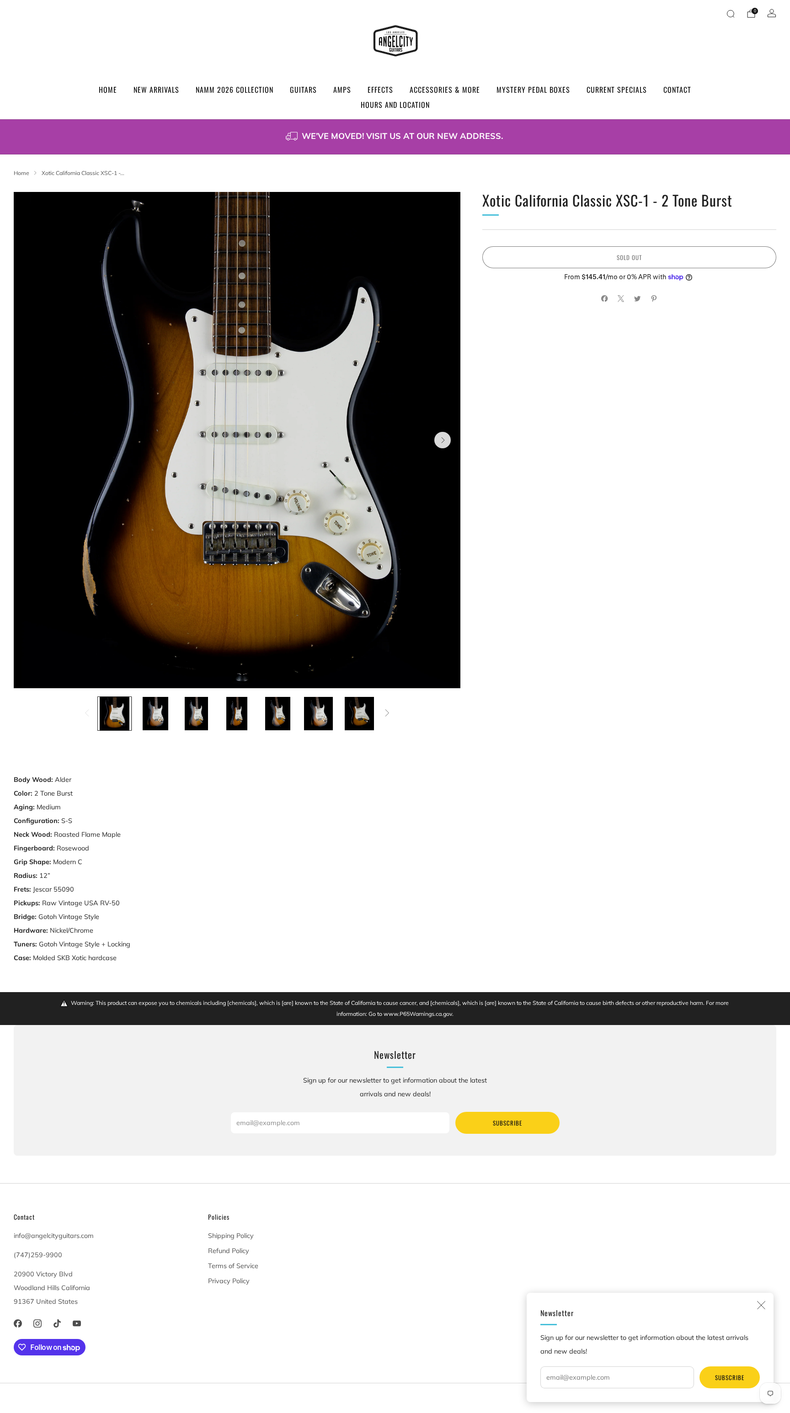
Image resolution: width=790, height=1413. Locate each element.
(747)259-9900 (38, 1255)
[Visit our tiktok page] (57, 1323)
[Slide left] (87, 713)
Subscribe (729, 1377)
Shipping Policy (231, 1236)
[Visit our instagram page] (37, 1323)
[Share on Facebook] (605, 299)
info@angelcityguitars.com (54, 1236)
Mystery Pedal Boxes (533, 89)
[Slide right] (387, 713)
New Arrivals (156, 89)
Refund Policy (228, 1251)
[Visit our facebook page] (17, 1323)
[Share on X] (621, 299)
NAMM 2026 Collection (234, 89)
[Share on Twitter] (638, 299)
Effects (380, 89)
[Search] (730, 13)
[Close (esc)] (761, 1305)
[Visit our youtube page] (77, 1323)
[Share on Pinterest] (654, 299)
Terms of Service (233, 1266)
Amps (342, 89)
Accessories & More (445, 89)
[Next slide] (442, 440)
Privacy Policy (229, 1281)
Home (108, 89)
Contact (677, 89)
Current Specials (617, 89)
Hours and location (395, 104)
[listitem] (395, 137)
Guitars (303, 89)
